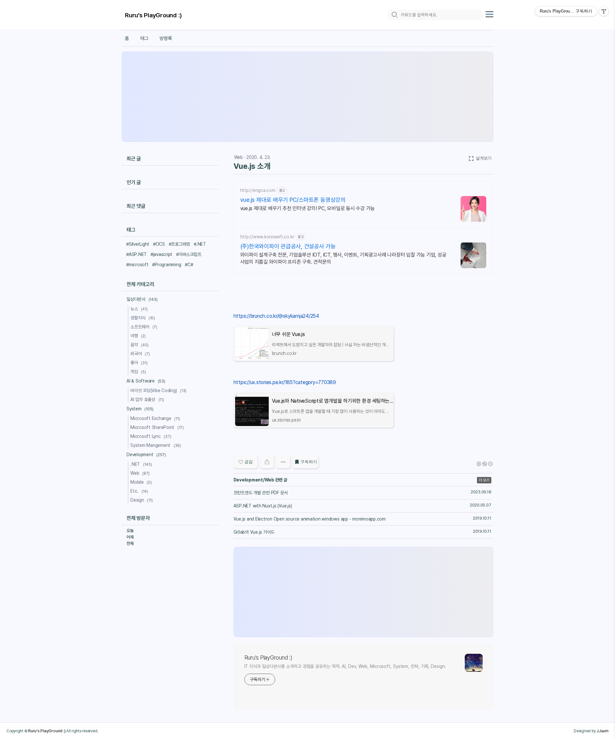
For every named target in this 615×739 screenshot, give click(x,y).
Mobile (141, 482)
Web (238, 157)
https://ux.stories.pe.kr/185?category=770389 (285, 382)
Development (146, 454)
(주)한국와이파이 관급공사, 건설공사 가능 (288, 246)
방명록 (166, 38)
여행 (138, 335)
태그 (144, 38)
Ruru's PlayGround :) (153, 15)
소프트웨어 (143, 326)
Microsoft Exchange (155, 418)
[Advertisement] (307, 97)
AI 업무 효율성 (147, 399)
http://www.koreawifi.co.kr (267, 236)
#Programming (166, 264)
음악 (139, 344)
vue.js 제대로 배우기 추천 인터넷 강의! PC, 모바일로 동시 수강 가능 (307, 208)
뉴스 (138, 308)
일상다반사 (142, 299)
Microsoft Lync (150, 436)
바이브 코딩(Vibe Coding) (158, 390)
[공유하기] (267, 462)
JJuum (602, 730)
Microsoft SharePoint (157, 427)
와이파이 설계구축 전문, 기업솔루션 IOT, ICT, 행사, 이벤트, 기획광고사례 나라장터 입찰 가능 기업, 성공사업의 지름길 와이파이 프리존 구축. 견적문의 (343, 258)
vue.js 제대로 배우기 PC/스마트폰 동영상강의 (293, 199)
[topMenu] (489, 13)
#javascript (161, 254)
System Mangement (155, 445)
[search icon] (394, 15)
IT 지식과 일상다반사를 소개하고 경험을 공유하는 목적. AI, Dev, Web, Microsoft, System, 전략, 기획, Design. (345, 666)
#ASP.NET (136, 254)
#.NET (200, 244)
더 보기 (484, 480)
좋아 (138, 362)
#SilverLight (137, 244)
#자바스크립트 (188, 254)
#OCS (159, 244)
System (140, 408)
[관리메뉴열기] (604, 11)
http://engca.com (257, 190)
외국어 (140, 353)
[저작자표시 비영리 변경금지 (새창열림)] (484, 463)
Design (141, 500)
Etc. (139, 491)
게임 (138, 371)
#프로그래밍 (179, 244)
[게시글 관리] (283, 462)
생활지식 (142, 317)
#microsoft (137, 264)
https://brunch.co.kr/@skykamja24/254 (276, 316)
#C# (189, 264)
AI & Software (146, 380)
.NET (141, 464)
